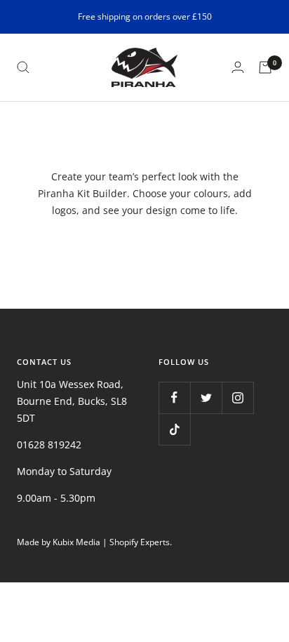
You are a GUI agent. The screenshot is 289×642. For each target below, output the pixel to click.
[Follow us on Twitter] (206, 397)
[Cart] (265, 67)
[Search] (23, 67)
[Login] (237, 67)
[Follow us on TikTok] (174, 429)
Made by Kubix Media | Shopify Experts (93, 542)
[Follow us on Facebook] (174, 397)
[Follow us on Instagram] (237, 397)
